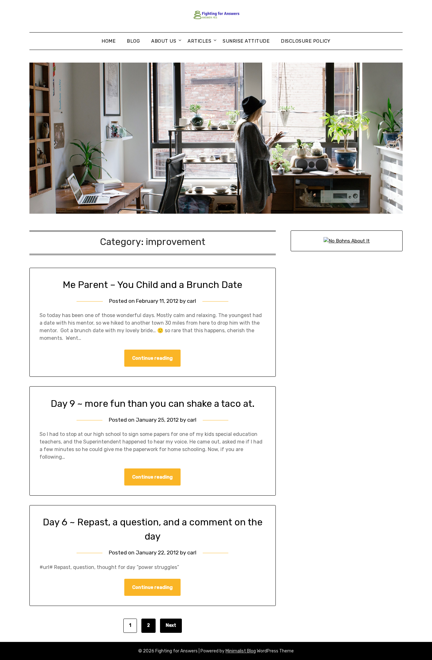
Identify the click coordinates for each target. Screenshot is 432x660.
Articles (199, 41)
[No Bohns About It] (347, 241)
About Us (163, 41)
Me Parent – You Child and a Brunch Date (152, 284)
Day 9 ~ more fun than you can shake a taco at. (153, 403)
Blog (133, 41)
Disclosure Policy (305, 41)
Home (108, 41)
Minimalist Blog (240, 651)
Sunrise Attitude (246, 41)
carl (191, 301)
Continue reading (152, 358)
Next (171, 625)
